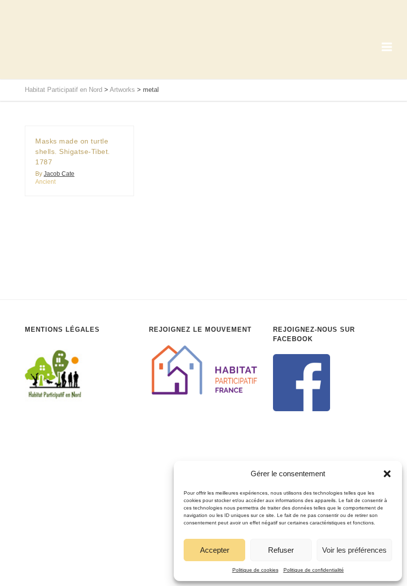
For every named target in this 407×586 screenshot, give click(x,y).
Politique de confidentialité (313, 570)
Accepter (214, 550)
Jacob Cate (59, 173)
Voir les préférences (354, 550)
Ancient (45, 181)
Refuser (281, 550)
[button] (387, 474)
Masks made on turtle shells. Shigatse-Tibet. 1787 (72, 151)
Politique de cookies (255, 570)
